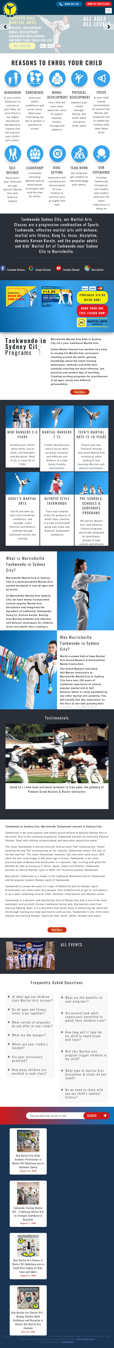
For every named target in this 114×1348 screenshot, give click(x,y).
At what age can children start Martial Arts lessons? (32, 998)
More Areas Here (86, 1339)
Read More (79, 392)
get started (22, 46)
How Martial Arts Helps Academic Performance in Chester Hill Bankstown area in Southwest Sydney (28, 1161)
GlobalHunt (68, 1342)
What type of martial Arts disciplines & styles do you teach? (85, 1074)
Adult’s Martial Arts (22, 501)
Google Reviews (43, 270)
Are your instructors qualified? (27, 1058)
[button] (30, 998)
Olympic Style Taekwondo (57, 501)
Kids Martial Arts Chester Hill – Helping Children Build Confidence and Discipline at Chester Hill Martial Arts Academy (28, 1320)
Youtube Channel (71, 270)
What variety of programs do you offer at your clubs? (32, 1024)
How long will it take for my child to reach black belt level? (83, 1035)
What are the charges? (29, 1035)
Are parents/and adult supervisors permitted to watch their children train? (85, 1016)
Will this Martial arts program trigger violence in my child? (86, 1055)
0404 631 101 (71, 4)
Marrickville (98, 270)
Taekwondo (98, 876)
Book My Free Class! (98, 3)
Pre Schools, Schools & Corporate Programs (91, 505)
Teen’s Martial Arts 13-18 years (91, 434)
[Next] (109, 27)
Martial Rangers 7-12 (57, 434)
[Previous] (5, 27)
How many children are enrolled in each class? (29, 1071)
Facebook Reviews (16, 270)
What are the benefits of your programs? (83, 999)
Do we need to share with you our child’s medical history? (84, 1093)
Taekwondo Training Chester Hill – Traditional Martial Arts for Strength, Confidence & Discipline (28, 1213)
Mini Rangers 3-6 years (22, 434)
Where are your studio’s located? (30, 1046)
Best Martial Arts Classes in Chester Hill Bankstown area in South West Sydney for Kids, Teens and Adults (28, 1266)
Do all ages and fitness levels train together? (29, 1011)
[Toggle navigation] (108, 10)
